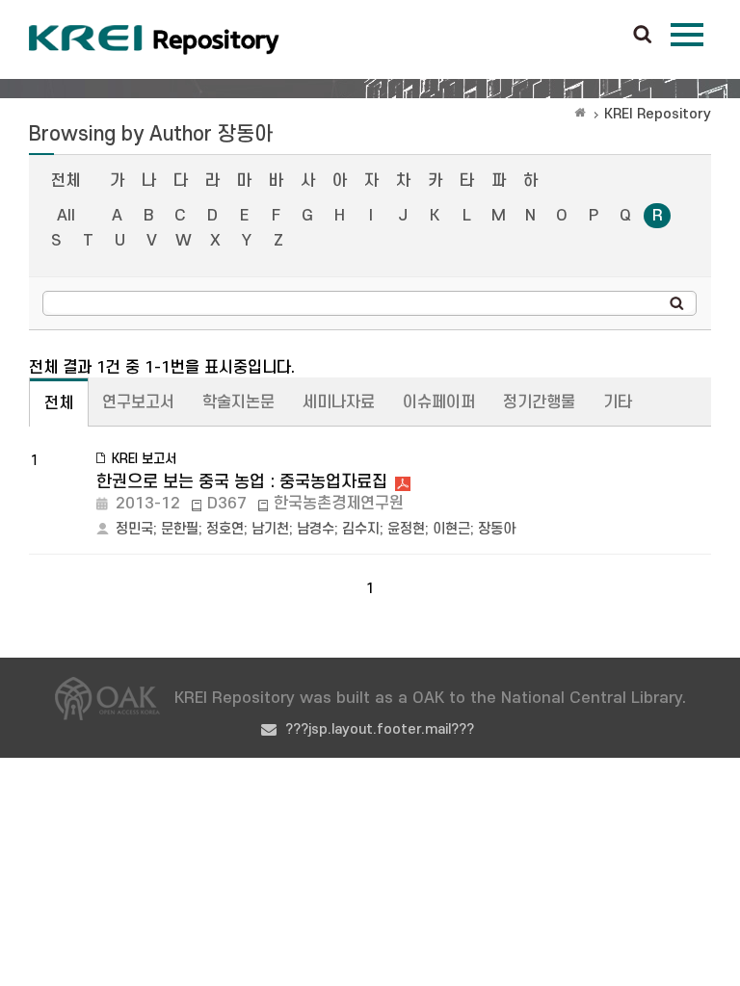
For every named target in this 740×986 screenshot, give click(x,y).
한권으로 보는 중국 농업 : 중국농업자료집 (241, 482)
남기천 (270, 529)
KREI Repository (657, 114)
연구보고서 (138, 402)
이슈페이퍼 (439, 402)
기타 (617, 402)
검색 (642, 35)
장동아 (496, 529)
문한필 (179, 529)
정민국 (134, 529)
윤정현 (406, 529)
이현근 (451, 529)
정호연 (225, 529)
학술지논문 (238, 402)
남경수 (315, 529)
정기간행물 (539, 402)
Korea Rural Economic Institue (154, 39)
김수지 (361, 529)
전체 (65, 181)
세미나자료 (339, 402)
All (66, 215)
